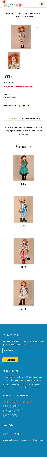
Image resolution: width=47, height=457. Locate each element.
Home (8, 13)
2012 (26, 16)
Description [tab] (12, 118)
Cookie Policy (8, 425)
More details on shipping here (15, 395)
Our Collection (16, 13)
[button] (37, 27)
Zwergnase (28, 13)
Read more (25, 177)
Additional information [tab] (30, 118)
